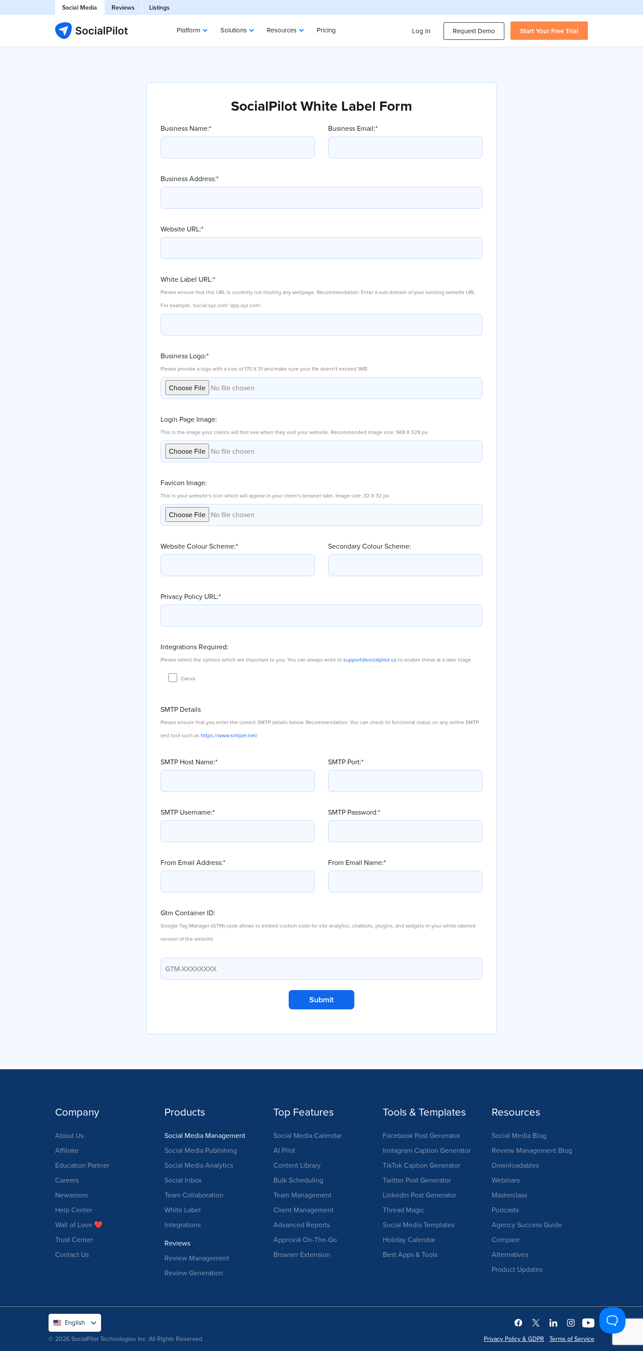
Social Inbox (183, 1180)
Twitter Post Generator (417, 1180)
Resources (282, 30)
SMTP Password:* (354, 812)
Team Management (302, 1195)
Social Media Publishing (200, 1150)
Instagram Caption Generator (427, 1150)
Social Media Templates (418, 1224)
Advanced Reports (301, 1224)
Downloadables (515, 1165)
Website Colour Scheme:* (199, 546)
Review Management (196, 1258)
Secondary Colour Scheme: (369, 546)
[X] (536, 1322)
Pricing (326, 30)
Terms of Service (571, 1338)
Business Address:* (189, 178)
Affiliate (67, 1150)
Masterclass (509, 1195)
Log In (421, 30)
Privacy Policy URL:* (191, 596)
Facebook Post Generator (421, 1135)
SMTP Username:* (188, 812)
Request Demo (474, 30)
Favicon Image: (275, 488)
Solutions (233, 30)
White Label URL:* (318, 291)
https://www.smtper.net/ (229, 735)
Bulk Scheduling (298, 1180)
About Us (69, 1135)
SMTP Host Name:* (189, 761)
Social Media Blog (519, 1135)
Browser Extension (301, 1254)
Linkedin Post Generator (419, 1195)
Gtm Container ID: (318, 925)
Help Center (73, 1209)
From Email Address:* (193, 862)
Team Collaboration (194, 1195)
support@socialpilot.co (370, 659)
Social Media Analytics (198, 1165)
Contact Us (72, 1254)
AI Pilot (284, 1150)
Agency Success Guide (527, 1224)
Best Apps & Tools (410, 1254)
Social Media (79, 7)
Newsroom (71, 1195)
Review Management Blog (532, 1150)
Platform (188, 30)
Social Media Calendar (307, 1135)
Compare (506, 1239)
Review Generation (193, 1273)
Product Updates (517, 1269)
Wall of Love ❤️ (79, 1224)
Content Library (297, 1165)
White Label (182, 1209)
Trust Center (74, 1239)
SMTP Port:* (345, 761)
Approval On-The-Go (305, 1239)
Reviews (123, 7)
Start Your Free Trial (549, 30)
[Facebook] (518, 1322)
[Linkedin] (553, 1322)
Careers (67, 1180)
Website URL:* (182, 229)
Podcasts (505, 1209)
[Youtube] (588, 1322)
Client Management (303, 1209)
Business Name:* (186, 128)
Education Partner (82, 1165)
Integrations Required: (316, 652)
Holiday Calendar (409, 1239)
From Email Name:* (357, 862)
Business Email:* (352, 128)
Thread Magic (403, 1209)
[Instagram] (571, 1322)
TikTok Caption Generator (421, 1165)
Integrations (182, 1224)
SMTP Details (320, 721)
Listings (159, 7)
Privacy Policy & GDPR (514, 1338)
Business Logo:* (264, 361)
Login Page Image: (295, 425)
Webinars (506, 1180)
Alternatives (510, 1254)
